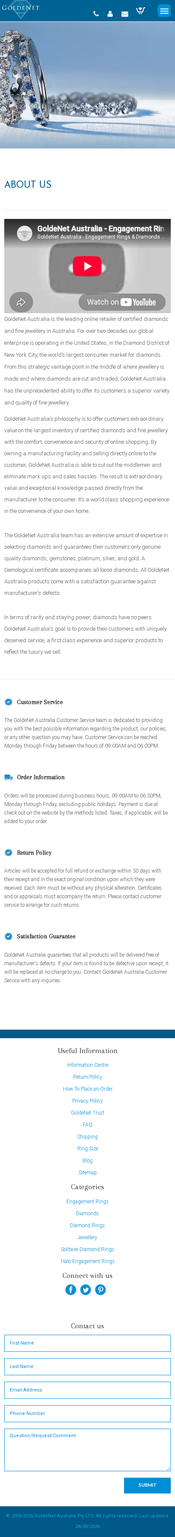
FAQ (88, 1125)
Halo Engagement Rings (88, 1261)
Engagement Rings (87, 1202)
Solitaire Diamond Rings (87, 1249)
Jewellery (87, 1237)
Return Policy (87, 1077)
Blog (87, 1161)
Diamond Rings (87, 1225)
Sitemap (88, 1173)
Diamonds (87, 1214)
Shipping (87, 1137)
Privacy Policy (87, 1101)
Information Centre (87, 1065)
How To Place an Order (88, 1089)
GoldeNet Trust (87, 1113)
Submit (147, 1485)
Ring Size (87, 1149)
